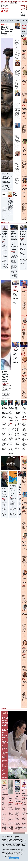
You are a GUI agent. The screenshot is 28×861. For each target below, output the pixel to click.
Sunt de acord (14, 858)
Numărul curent (10, 2)
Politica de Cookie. (6, 856)
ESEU (23, 20)
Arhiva (15, 1)
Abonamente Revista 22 (4, 6)
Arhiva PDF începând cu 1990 (4, 3)
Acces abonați (4, 8)
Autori (19, 1)
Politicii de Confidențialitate (15, 847)
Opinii (23, 38)
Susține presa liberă (24, 29)
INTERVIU (10, 20)
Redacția (24, 1)
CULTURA (17, 20)
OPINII (5, 20)
